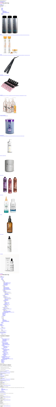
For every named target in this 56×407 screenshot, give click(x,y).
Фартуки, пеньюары (24, 95)
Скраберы (6, 303)
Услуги (2, 9)
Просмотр (1, 374)
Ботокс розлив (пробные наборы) (6, 357)
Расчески (15, 95)
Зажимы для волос (2, 95)
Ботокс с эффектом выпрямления (7, 283)
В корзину (1, 378)
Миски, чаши (6, 299)
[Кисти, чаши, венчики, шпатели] (10, 297)
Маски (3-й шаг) (1, 175)
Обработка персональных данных (6, 12)
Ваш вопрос (1, 405)
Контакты (2, 14)
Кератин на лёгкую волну (6, 287)
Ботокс (1, 34)
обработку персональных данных (7, 385)
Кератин (1, 54)
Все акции (2, 322)
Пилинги (1, 214)
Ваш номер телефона (2, 396)
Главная (2, 278)
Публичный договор (5, 11)
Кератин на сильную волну (6, 288)
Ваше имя (1, 383)
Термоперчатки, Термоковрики (19, 95)
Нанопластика (4, 313)
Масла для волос (2, 234)
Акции (2, 13)
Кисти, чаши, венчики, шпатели (7, 95)
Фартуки (4, 355)
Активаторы (1, 273)
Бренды (2, 8)
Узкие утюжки (6, 293)
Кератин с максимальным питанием (7, 289)
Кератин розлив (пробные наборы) (7, 311)
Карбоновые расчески (7, 302)
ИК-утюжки (1, 75)
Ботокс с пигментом (5, 339)
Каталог (2, 279)
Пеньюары (6, 306)
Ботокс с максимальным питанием (7, 282)
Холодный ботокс (4, 341)
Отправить (1, 397)
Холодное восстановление (5, 307)
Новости (3, 10)
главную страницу (7, 370)
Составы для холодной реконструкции (6, 356)
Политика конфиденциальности (4, 389)
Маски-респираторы (12, 95)
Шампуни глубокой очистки (3, 155)
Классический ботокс (6, 284)
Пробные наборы (2, 135)
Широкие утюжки (7, 294)
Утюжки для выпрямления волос (6, 75)
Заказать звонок (1, 5)
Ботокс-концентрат (4, 340)
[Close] (2, 276)
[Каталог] (3, 279)
